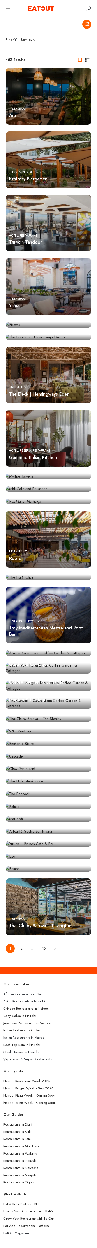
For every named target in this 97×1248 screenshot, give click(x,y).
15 (44, 948)
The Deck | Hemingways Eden (39, 394)
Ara (12, 115)
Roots (15, 558)
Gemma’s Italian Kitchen (33, 457)
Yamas (15, 305)
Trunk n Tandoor (25, 242)
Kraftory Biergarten (28, 179)
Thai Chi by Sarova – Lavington (40, 926)
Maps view (86, 24)
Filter (10, 39)
